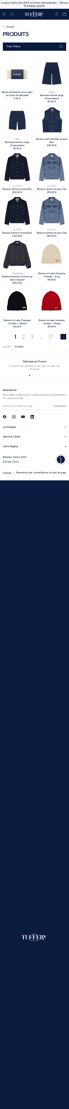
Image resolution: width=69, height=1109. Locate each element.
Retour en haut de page (53, 472)
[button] (64, 14)
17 (50, 337)
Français (7, 473)
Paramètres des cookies (28, 472)
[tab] (29, 375)
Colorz (15, 461)
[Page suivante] (63, 337)
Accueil (6, 346)
